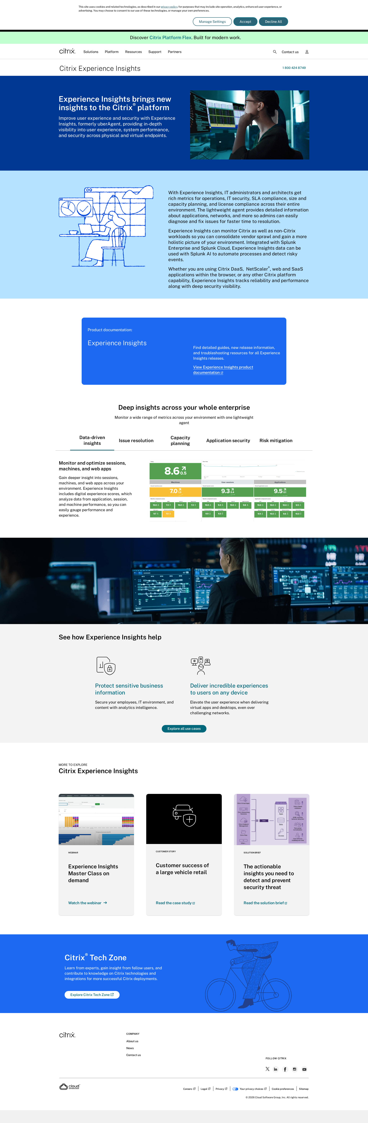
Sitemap (304, 1088)
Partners (175, 52)
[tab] (92, 440)
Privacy (220, 1088)
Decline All (273, 22)
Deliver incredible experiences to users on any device (229, 689)
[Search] (275, 52)
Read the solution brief (264, 903)
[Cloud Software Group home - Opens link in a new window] (69, 1088)
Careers (187, 1088)
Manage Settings (212, 22)
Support (154, 52)
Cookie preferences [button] (283, 1088)
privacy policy (169, 6)
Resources (133, 52)
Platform (112, 52)
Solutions (90, 52)
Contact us (290, 52)
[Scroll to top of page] (357, 1111)
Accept (245, 22)
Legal (204, 1088)
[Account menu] (307, 52)
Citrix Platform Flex (170, 37)
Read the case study (174, 903)
